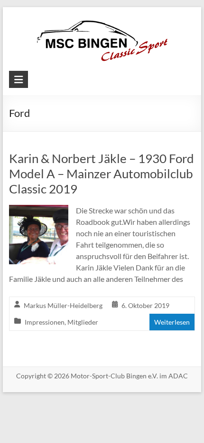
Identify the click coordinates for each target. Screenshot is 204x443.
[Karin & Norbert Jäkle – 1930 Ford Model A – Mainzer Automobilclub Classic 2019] (38, 211)
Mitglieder (82, 322)
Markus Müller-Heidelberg (63, 305)
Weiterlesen (172, 322)
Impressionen (45, 322)
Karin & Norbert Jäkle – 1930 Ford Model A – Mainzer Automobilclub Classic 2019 (101, 173)
